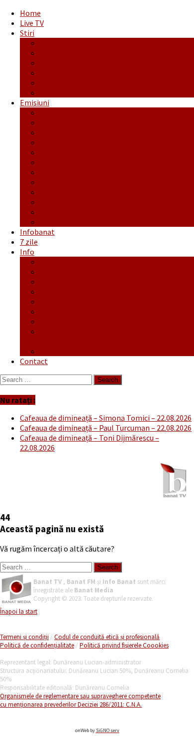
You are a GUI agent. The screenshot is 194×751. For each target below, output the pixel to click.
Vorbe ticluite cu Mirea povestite (95, 222)
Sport (49, 92)
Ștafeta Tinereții (68, 212)
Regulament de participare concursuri (104, 321)
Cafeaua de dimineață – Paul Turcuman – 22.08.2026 (106, 428)
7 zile (29, 242)
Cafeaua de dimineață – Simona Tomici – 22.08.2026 (106, 418)
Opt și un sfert (64, 182)
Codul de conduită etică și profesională (107, 637)
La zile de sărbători (72, 172)
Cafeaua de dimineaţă (76, 112)
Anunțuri (54, 301)
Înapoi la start (18, 611)
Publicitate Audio (69, 291)
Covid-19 (54, 351)
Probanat (56, 192)
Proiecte (54, 272)
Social (50, 83)
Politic (51, 73)
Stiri (27, 33)
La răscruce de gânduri (77, 162)
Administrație (63, 53)
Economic (57, 63)
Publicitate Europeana (78, 281)
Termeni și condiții (24, 637)
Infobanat (37, 232)
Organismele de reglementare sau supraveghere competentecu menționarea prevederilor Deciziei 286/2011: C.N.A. (80, 700)
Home (30, 13)
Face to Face (60, 142)
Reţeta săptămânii (71, 202)
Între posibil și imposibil (81, 152)
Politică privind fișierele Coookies (124, 645)
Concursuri (58, 311)
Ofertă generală (67, 262)
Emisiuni (34, 102)
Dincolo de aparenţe (73, 132)
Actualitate (59, 43)
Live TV (32, 23)
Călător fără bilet (69, 122)
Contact (34, 361)
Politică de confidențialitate (37, 645)
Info (27, 252)
